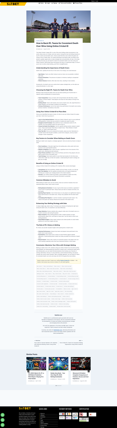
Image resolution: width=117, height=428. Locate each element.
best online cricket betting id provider (44, 271)
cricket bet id (74, 273)
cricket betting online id (53, 278)
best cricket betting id (48, 266)
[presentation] (36, 363)
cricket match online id (50, 286)
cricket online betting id (69, 286)
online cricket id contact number (43, 298)
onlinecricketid (52, 306)
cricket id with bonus (72, 283)
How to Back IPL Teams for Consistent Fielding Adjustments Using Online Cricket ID (71, 342)
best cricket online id (41, 268)
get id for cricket (50, 291)
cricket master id (40, 286)
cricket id (39, 281)
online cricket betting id (41, 296)
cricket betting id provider (73, 276)
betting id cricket (40, 273)
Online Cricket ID (40, 40)
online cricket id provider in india (43, 301)
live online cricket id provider (43, 293)
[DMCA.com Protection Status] (84, 421)
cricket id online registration (42, 283)
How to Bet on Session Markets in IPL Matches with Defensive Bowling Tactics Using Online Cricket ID (45, 343)
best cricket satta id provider (53, 268)
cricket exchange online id (73, 278)
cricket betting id (51, 276)
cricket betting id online (61, 276)
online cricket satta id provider (43, 303)
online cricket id (66, 296)
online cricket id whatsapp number (58, 301)
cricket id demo (45, 281)
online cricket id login (56, 298)
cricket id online (54, 281)
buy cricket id (48, 273)
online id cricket (54, 303)
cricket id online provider (64, 281)
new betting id (53, 293)
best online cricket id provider (70, 271)
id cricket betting (68, 291)
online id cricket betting (64, 303)
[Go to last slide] (28, 370)
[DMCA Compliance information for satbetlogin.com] (84, 419)
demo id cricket (67, 288)
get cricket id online (41, 291)
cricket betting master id (42, 278)
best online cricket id (57, 271)
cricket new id (59, 286)
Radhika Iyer (39, 49)
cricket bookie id (63, 278)
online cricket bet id (69, 293)
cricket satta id (40, 288)
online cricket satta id (71, 301)
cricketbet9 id (59, 288)
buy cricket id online (57, 273)
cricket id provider (53, 283)
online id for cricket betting (42, 306)
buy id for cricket (66, 273)
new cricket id (61, 293)
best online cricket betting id (66, 268)
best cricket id (57, 266)
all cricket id (39, 266)
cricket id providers (63, 283)
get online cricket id (59, 291)
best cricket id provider (66, 266)
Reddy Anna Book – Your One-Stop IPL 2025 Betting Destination (58, 375)
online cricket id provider (67, 298)
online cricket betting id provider (54, 296)
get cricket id (74, 288)
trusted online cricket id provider (63, 306)
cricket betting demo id (41, 276)
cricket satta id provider (50, 288)
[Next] (89, 370)
